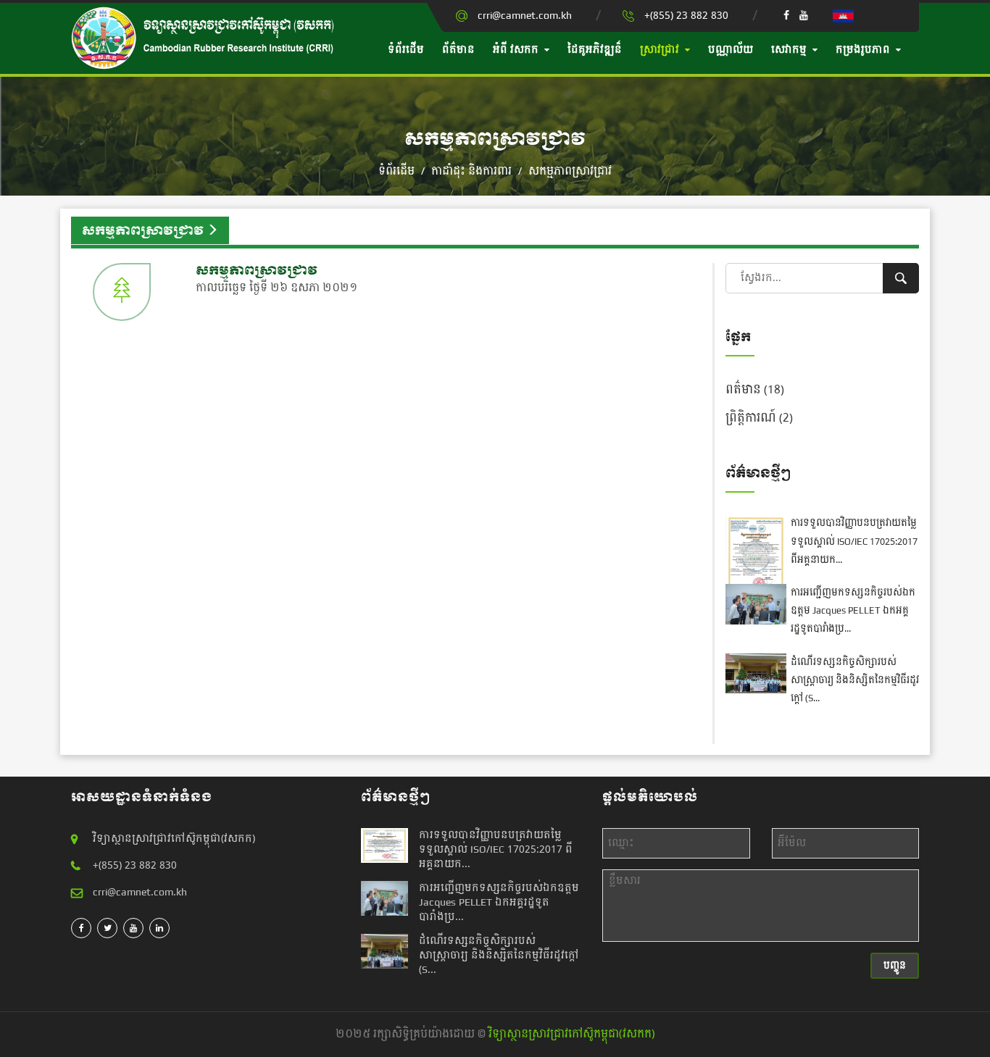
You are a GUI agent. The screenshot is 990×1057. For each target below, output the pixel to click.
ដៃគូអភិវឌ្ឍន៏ (594, 50)
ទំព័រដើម (406, 50)
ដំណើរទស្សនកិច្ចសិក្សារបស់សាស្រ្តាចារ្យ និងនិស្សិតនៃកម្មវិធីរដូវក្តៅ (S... (855, 680)
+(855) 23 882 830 (686, 16)
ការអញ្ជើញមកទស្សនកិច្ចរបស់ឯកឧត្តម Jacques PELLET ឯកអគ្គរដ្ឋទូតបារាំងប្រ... (853, 611)
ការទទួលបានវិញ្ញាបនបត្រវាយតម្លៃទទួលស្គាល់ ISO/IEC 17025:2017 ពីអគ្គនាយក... (854, 541)
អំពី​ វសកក (515, 50)
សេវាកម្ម (789, 50)
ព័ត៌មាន (458, 50)
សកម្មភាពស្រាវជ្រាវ (570, 171)
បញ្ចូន (894, 965)
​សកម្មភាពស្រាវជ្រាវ (256, 270)
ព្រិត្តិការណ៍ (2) (759, 417)
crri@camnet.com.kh (525, 16)
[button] (843, 16)
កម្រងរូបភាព (863, 50)
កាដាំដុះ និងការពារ (473, 171)
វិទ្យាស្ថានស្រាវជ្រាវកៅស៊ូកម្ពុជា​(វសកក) (571, 1034)
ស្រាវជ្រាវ (659, 50)
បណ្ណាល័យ (730, 50)
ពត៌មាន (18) (754, 389)
